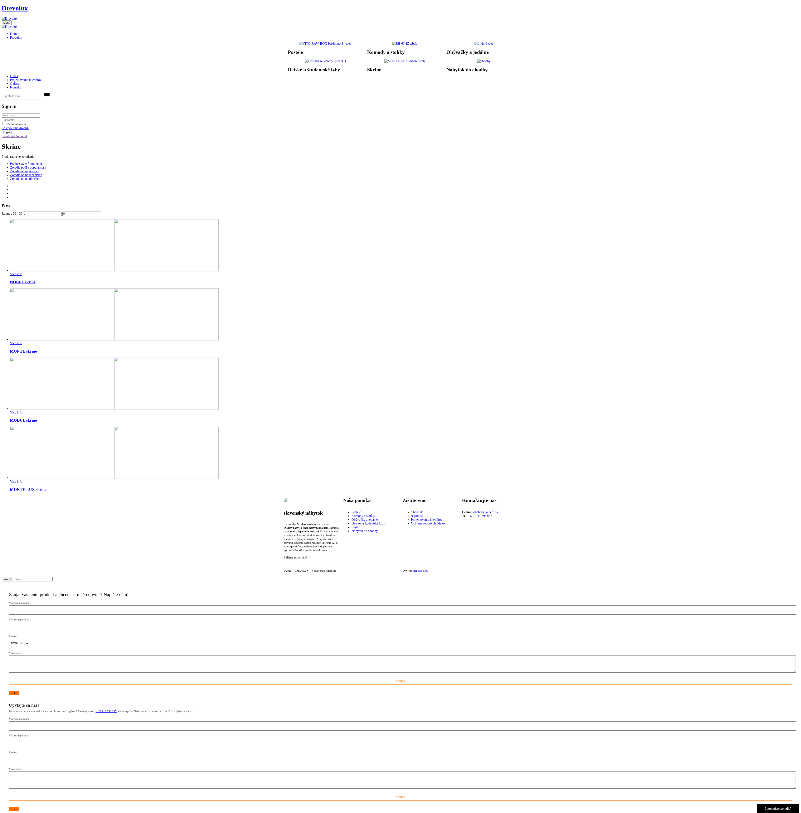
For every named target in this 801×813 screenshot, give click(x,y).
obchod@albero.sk (485, 512)
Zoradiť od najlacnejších (26, 175)
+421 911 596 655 (480, 516)
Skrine (374, 69)
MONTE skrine (23, 351)
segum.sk (417, 516)
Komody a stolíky (386, 52)
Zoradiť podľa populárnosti (28, 167)
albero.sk (417, 512)
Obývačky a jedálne (467, 52)
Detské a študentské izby (314, 69)
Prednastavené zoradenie (26, 163)
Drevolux (15, 8)
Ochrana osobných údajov (428, 523)
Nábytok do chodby (467, 69)
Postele (295, 52)
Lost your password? (15, 128)
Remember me (16, 124)
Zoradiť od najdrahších (25, 178)
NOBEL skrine (22, 282)
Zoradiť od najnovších (24, 171)
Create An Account (14, 136)
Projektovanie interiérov (426, 519)
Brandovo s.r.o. (420, 570)
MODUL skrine (23, 420)
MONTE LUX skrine (28, 489)
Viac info (16, 274)
